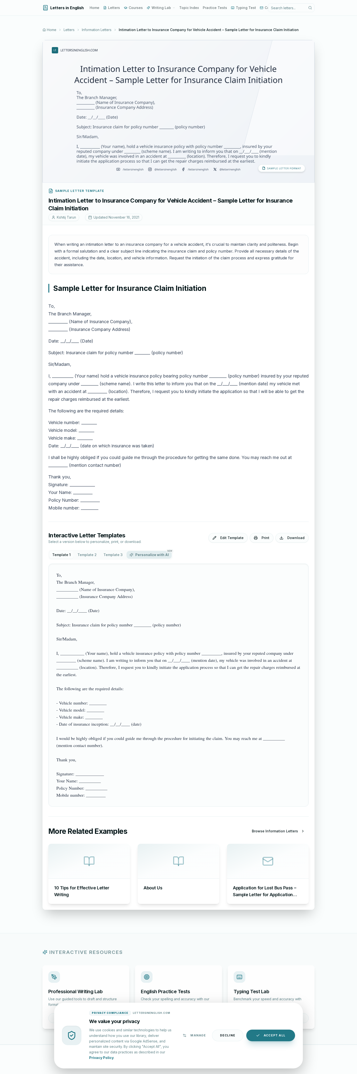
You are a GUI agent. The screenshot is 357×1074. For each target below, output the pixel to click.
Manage (198, 1035)
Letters (114, 8)
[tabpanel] (178, 685)
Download (296, 538)
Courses (136, 8)
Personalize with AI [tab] (153, 554)
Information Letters (96, 30)
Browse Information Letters (275, 831)
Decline (227, 1035)
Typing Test (246, 8)
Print (265, 538)
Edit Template (232, 538)
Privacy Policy (101, 1057)
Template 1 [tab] (61, 555)
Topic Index (189, 8)
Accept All (274, 1035)
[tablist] (110, 555)
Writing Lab (161, 8)
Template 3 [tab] (113, 555)
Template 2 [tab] (87, 555)
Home (94, 8)
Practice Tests (215, 8)
